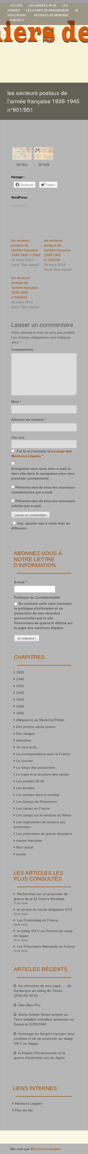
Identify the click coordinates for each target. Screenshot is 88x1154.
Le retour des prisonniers (35, 767)
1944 (20, 706)
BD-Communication (46, 1149)
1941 (20, 686)
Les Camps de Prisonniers (47, 10)
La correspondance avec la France (43, 754)
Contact (17, 20)
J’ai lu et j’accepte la (41, 453)
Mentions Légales (28, 1103)
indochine (23, 740)
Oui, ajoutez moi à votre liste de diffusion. (40, 525)
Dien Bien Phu (29, 1005)
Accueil (16, 5)
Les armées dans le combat (37, 795)
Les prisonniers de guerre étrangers (44, 834)
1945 (20, 713)
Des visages (25, 733)
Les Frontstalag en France (37, 920)
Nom (15, 401)
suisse (21, 854)
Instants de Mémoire (51, 15)
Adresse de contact (27, 419)
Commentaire (22, 349)
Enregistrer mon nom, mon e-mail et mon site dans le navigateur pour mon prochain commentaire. (43, 473)
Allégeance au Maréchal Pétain (40, 720)
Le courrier (24, 761)
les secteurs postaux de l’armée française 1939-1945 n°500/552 (24, 287)
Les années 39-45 (42, 5)
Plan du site (24, 1110)
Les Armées (25, 788)
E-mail (20, 582)
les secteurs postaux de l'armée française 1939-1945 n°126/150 (57, 250)
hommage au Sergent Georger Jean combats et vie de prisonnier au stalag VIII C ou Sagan (44, 1038)
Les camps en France (33, 808)
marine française (29, 840)
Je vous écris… (28, 747)
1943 (20, 699)
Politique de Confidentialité (37, 597)
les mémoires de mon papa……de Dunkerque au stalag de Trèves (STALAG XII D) (42, 990)
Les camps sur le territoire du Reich (43, 815)
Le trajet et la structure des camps (42, 774)
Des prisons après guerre (35, 727)
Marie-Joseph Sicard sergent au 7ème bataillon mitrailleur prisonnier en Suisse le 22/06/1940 (44, 1019)
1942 (20, 693)
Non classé (24, 847)
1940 (20, 679)
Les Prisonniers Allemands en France (46, 946)
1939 (20, 672)
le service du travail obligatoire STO (44, 909)
